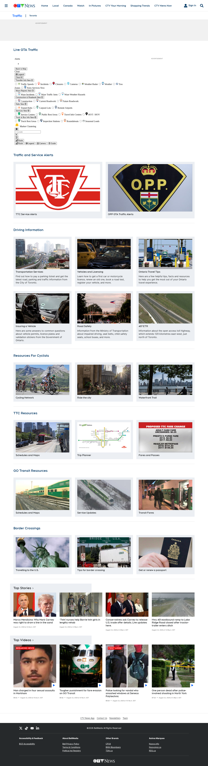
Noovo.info (154, 744)
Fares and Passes (149, 455)
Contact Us (102, 718)
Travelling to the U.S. (27, 570)
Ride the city (84, 397)
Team (125, 718)
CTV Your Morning (115, 5)
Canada (68, 5)
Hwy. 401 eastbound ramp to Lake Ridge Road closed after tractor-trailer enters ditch (171, 622)
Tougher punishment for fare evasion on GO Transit (80, 692)
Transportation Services (29, 271)
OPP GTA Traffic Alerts (120, 214)
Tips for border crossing (91, 570)
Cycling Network (25, 397)
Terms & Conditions (71, 747)
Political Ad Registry (71, 750)
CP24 (108, 744)
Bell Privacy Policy (70, 744)
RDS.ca (152, 750)
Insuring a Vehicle (26, 326)
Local (55, 5)
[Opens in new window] (58, 188)
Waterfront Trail (148, 397)
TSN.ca (109, 750)
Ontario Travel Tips (149, 271)
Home (44, 5)
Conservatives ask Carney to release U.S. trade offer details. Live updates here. (126, 622)
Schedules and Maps (28, 455)
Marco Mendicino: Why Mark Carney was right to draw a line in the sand (33, 621)
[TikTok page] (26, 728)
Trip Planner (84, 455)
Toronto (33, 15)
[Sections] (6, 6)
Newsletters (114, 718)
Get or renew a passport (152, 570)
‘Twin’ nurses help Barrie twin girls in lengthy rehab (80, 621)
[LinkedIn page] (37, 728)
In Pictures (95, 5)
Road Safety (84, 326)
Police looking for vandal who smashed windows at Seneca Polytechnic (122, 693)
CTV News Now (163, 5)
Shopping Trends (140, 5)
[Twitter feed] (20, 728)
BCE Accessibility (27, 744)
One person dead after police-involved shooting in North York (169, 692)
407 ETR (143, 326)
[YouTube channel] (32, 728)
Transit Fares (146, 512)
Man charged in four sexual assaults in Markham (34, 692)
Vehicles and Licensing (90, 271)
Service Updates (86, 512)
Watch (80, 5)
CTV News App (87, 718)
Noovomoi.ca (155, 747)
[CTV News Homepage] (24, 5)
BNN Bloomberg (113, 747)
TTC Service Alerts (26, 214)
